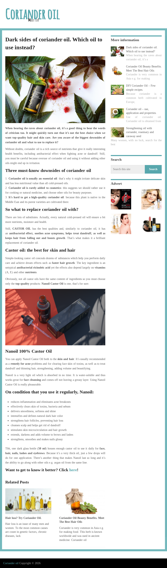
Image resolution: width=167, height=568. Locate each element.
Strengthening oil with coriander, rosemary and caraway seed (140, 132)
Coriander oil (11, 563)
